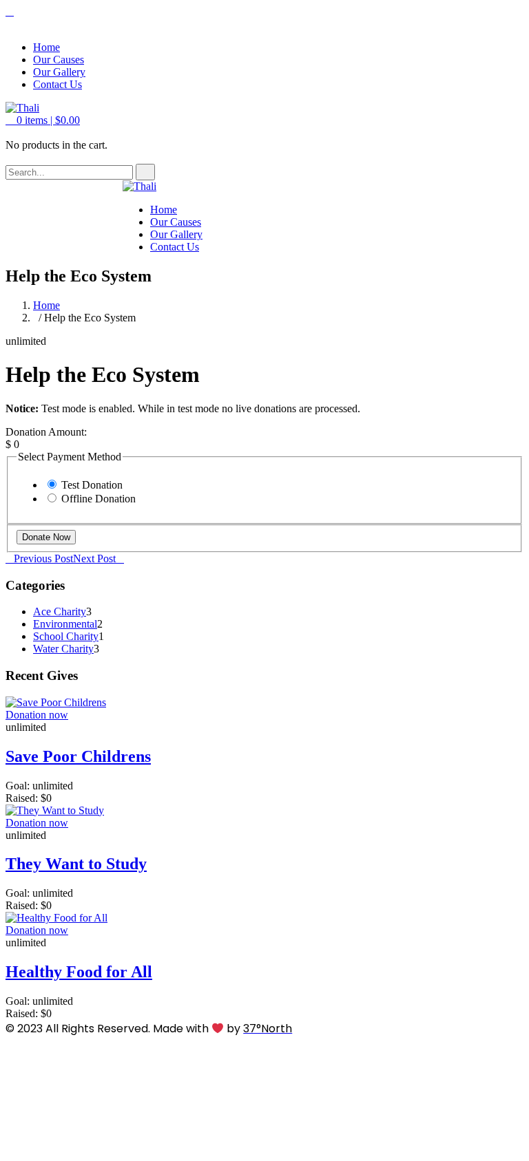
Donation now (37, 715)
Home (46, 47)
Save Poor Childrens (78, 756)
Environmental (65, 624)
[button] (43, 120)
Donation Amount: (46, 432)
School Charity (65, 636)
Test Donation (92, 485)
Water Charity (63, 648)
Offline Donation (98, 498)
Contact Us (57, 84)
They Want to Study (76, 864)
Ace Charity (59, 611)
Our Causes (58, 59)
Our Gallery (59, 72)
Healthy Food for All (79, 972)
